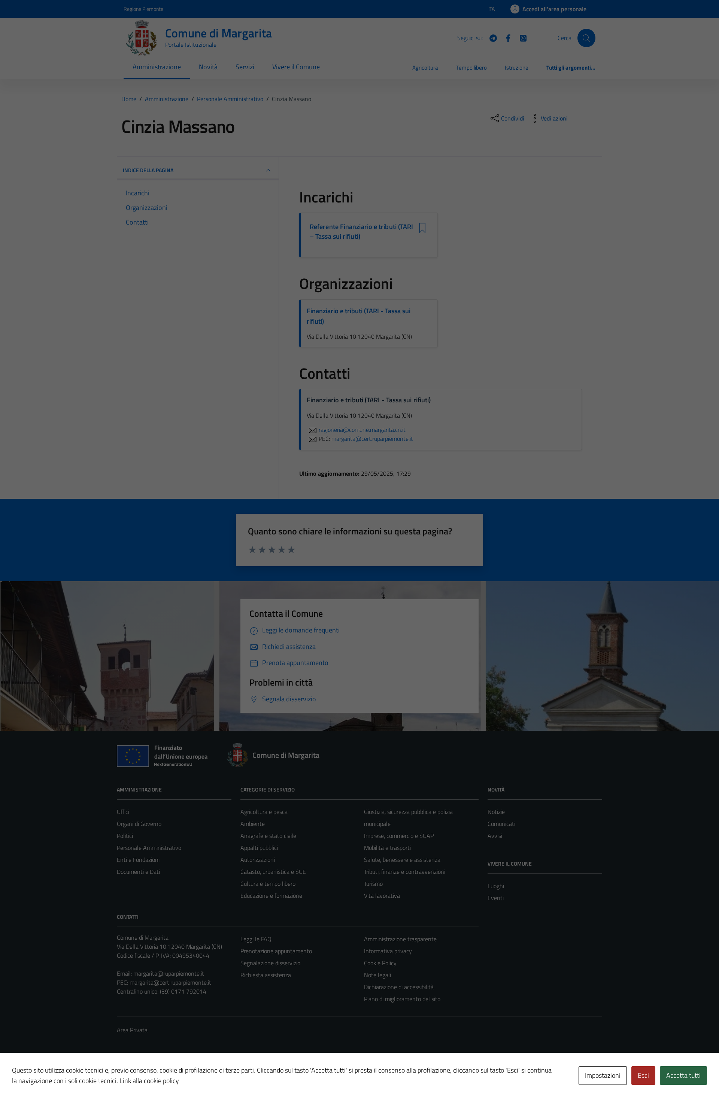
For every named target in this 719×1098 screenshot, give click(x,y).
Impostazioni (603, 1075)
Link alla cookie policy (149, 1081)
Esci (643, 1075)
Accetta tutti (683, 1075)
